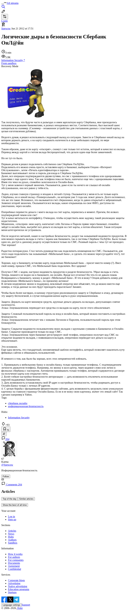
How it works (15, 554)
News (11, 533)
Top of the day (9, 499)
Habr (20, 608)
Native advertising (17, 586)
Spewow (6, 28)
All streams (12, 3)
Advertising (14, 583)
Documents (14, 563)
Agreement (14, 566)
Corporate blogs (16, 580)
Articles (12, 530)
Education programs (18, 589)
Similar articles (26, 499)
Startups (12, 592)
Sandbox (12, 542)
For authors (14, 557)
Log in (11, 516)
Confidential (14, 569)
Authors (12, 539)
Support (26, 604)
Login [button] (4, 20)
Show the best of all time (15, 505)
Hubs (11, 536)
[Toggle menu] (2, 3)
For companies (16, 560)
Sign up (12, 519)
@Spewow (7, 464)
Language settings (11, 605)
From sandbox (8, 63)
